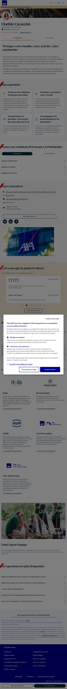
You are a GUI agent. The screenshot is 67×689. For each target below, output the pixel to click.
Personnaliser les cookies (29, 369)
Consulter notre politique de (21, 364)
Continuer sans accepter (52, 318)
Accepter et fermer (50, 369)
